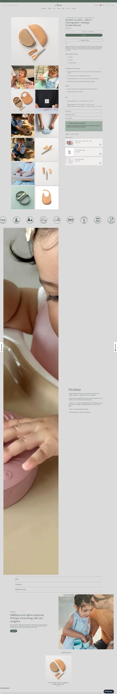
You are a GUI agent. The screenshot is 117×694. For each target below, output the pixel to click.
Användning (68, 111)
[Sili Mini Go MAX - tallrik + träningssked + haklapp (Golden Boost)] (47, 101)
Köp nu (84, 35)
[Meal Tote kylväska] (69, 161)
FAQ (16, 579)
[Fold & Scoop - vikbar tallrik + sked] (69, 143)
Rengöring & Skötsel (70, 114)
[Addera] (100, 145)
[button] (43, 8)
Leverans (18, 584)
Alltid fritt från (20, 590)
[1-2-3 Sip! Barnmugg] (69, 152)
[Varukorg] (112, 5)
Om (66, 43)
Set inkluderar (68, 118)
